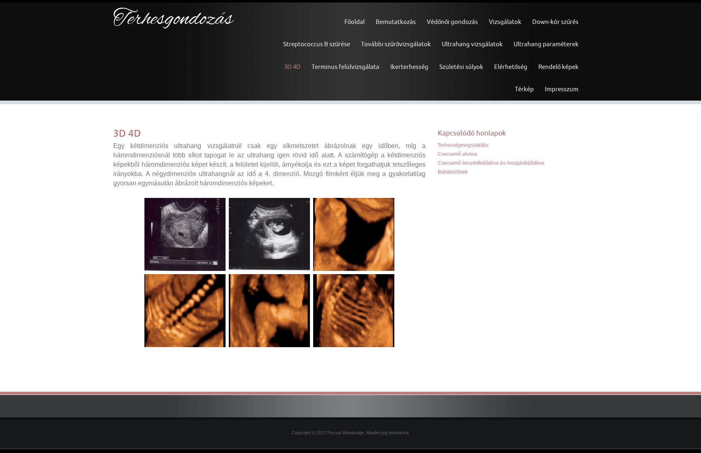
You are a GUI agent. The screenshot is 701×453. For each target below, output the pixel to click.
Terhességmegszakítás (463, 145)
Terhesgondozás (173, 19)
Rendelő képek (558, 66)
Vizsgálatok (505, 21)
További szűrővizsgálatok (396, 44)
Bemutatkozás (396, 21)
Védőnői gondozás (452, 21)
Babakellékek (453, 172)
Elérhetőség (510, 66)
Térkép (524, 89)
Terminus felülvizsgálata (345, 66)
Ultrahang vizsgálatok (472, 44)
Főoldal (354, 21)
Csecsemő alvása (457, 154)
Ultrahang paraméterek (546, 44)
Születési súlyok (461, 66)
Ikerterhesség (409, 66)
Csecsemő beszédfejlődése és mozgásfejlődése (491, 163)
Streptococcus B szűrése (316, 44)
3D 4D (292, 66)
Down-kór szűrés (555, 21)
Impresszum (561, 89)
